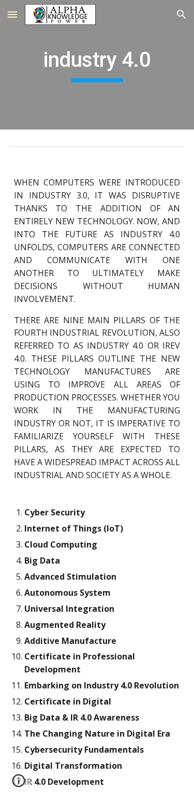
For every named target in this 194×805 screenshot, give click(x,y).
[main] (97, 65)
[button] (12, 14)
